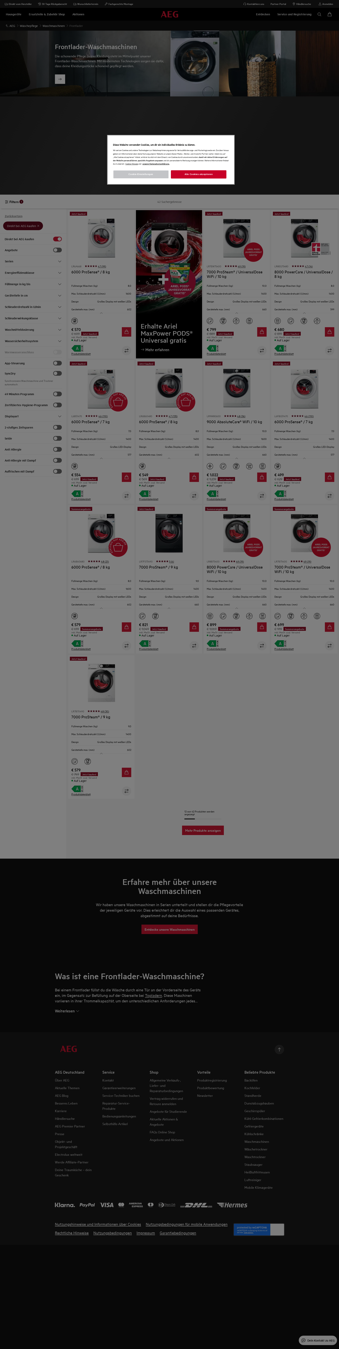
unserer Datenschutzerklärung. (156, 163)
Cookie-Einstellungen (140, 174)
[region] (171, 160)
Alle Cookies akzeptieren (199, 174)
